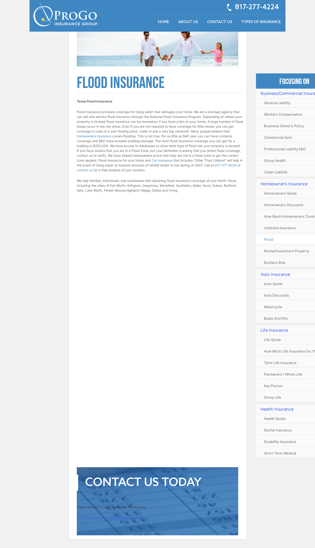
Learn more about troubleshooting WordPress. (111, 518)
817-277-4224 (257, 7)
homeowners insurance (94, 136)
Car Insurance (162, 160)
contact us (85, 170)
